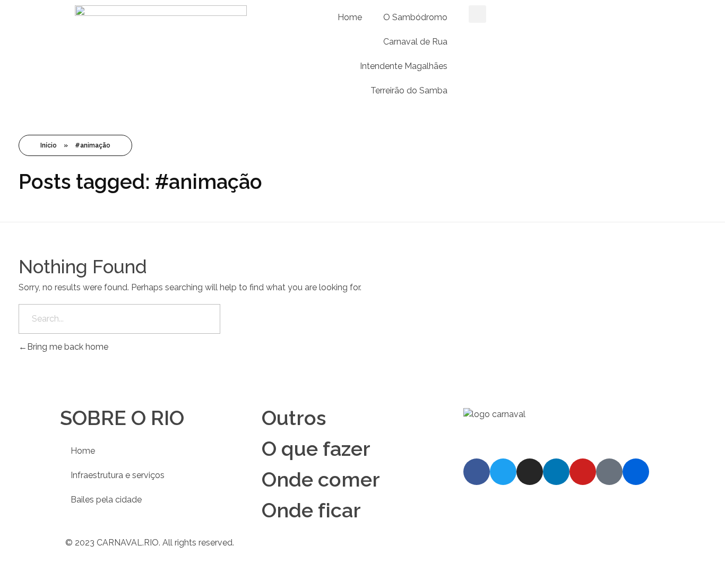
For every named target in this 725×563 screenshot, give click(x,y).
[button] (477, 14)
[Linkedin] (556, 471)
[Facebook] (476, 471)
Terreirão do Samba (408, 90)
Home (350, 17)
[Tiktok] (609, 471)
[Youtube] (582, 471)
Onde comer (321, 479)
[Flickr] (636, 471)
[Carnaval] (549, 428)
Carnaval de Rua (415, 42)
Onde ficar (311, 510)
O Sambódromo (415, 17)
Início (48, 145)
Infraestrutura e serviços (118, 475)
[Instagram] (529, 471)
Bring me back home (67, 347)
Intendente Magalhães (403, 66)
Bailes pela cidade (106, 500)
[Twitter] (503, 471)
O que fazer (316, 449)
